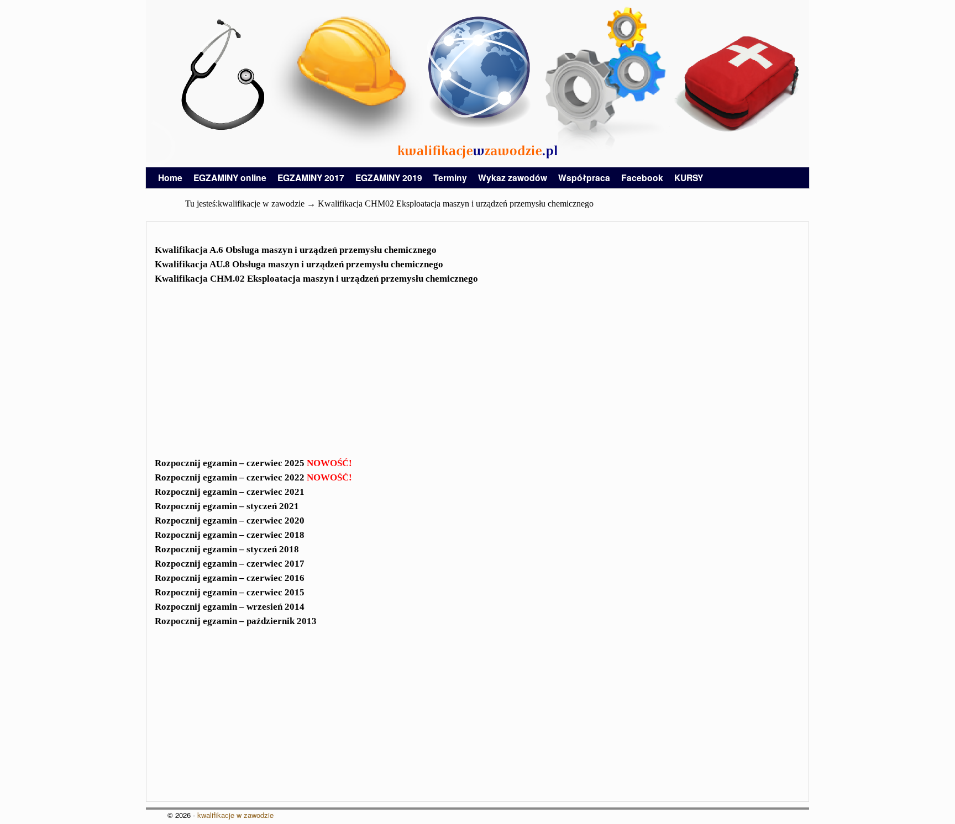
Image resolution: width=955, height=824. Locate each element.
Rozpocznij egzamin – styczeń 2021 (227, 506)
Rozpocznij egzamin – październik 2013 (236, 621)
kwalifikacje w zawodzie (235, 815)
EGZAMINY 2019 (388, 177)
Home (170, 177)
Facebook (642, 177)
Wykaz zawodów (512, 177)
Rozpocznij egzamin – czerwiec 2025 (253, 463)
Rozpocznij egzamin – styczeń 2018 (227, 549)
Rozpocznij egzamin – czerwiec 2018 (230, 535)
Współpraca (584, 177)
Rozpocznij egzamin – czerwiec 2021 (230, 492)
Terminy (450, 177)
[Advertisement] (477, 377)
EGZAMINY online (229, 177)
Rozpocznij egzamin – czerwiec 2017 (230, 563)
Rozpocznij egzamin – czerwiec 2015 (230, 592)
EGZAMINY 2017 (310, 177)
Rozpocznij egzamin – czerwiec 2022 (253, 477)
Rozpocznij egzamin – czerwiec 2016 (230, 578)
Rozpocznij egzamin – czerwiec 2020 (230, 520)
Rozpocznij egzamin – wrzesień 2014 (230, 606)
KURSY (688, 177)
